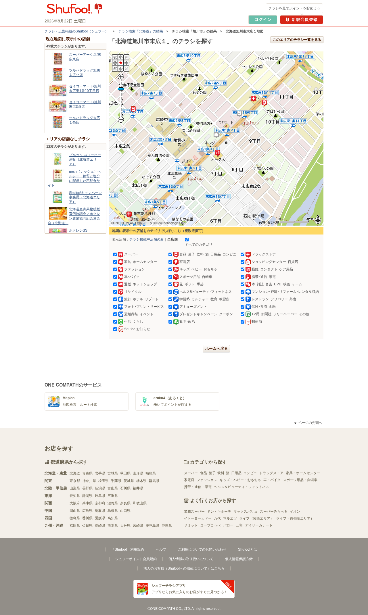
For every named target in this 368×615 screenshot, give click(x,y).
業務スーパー (194, 512)
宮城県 (113, 473)
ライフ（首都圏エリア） (295, 518)
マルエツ (230, 518)
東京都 (75, 481)
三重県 (113, 496)
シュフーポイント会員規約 (136, 559)
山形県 (138, 473)
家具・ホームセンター (303, 473)
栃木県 (141, 481)
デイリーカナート (259, 525)
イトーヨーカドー (198, 518)
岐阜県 (100, 496)
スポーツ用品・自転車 (300, 480)
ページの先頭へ (308, 423)
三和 (239, 525)
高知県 (113, 518)
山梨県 (75, 488)
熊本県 (113, 526)
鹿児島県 (152, 526)
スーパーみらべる (274, 512)
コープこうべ (210, 525)
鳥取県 (100, 511)
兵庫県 (87, 503)
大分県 (125, 526)
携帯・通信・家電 (198, 487)
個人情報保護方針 (239, 559)
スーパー (191, 473)
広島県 (87, 511)
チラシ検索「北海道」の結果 (140, 31)
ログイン (262, 19)
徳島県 (75, 518)
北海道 (75, 473)
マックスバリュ (245, 512)
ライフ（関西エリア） (256, 518)
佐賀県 (87, 526)
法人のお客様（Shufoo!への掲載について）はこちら (184, 568)
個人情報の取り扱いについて (190, 559)
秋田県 (125, 473)
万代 (217, 518)
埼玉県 (103, 481)
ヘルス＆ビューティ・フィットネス (241, 487)
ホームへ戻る (216, 348)
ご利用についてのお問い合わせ (202, 549)
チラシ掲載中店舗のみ (146, 239)
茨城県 (129, 481)
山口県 (125, 511)
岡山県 (75, 511)
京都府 (100, 503)
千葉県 (116, 481)
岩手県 (100, 473)
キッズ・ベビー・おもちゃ (240, 480)
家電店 (189, 480)
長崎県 (100, 526)
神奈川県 (89, 481)
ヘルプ (161, 549)
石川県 (125, 488)
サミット (191, 525)
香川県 (87, 518)
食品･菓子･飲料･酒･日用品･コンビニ (228, 473)
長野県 (87, 488)
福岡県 (75, 526)
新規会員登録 (301, 19)
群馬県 (154, 481)
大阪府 (75, 503)
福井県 (138, 488)
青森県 (87, 473)
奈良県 (125, 503)
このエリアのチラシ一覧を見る (297, 40)
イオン (295, 512)
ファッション (207, 480)
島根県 (113, 511)
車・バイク (272, 480)
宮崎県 (138, 526)
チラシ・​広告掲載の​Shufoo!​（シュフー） (76, 31)
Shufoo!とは (247, 549)
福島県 (150, 473)
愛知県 (75, 496)
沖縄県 (167, 526)
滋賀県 (113, 503)
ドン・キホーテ (219, 512)
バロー (228, 525)
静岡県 (87, 496)
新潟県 (100, 488)
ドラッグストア (271, 473)
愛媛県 (100, 518)
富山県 (113, 488)
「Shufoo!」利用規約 (127, 549)
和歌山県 (140, 503)
